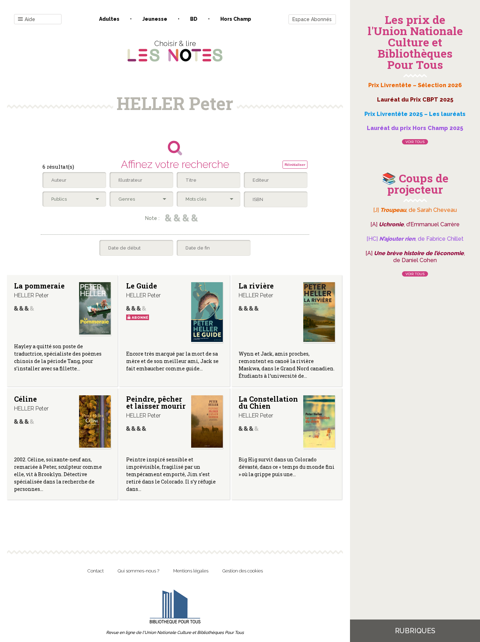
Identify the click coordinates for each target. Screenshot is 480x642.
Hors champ (235, 19)
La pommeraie (39, 285)
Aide (30, 19)
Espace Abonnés (312, 19)
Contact (95, 570)
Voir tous (415, 142)
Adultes (109, 19)
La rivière (256, 285)
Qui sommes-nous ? (138, 570)
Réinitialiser (295, 165)
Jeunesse (154, 19)
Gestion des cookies (242, 570)
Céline (25, 398)
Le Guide (141, 285)
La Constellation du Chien (268, 402)
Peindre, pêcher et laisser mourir (156, 402)
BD (193, 19)
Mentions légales (190, 570)
